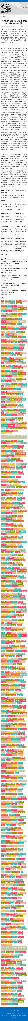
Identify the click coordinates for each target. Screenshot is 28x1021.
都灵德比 (15, 448)
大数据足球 (9, 528)
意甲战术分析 (17, 365)
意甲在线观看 (10, 347)
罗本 (11, 885)
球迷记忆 (20, 822)
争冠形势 (3, 783)
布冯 (10, 412)
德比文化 (14, 781)
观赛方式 (14, 570)
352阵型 (3, 677)
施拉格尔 (16, 596)
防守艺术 (9, 337)
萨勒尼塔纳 (4, 887)
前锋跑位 (13, 562)
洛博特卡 (14, 515)
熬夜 (22, 801)
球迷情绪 (18, 643)
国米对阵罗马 (21, 734)
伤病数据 (3, 934)
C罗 (2, 360)
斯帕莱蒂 (24, 339)
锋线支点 (7, 877)
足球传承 (3, 515)
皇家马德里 (4, 664)
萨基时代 (13, 190)
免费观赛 (18, 911)
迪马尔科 (9, 747)
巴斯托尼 (3, 484)
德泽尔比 (14, 601)
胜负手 (14, 703)
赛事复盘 (3, 612)
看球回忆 (3, 972)
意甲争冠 (14, 510)
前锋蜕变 (3, 396)
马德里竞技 (23, 632)
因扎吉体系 (9, 523)
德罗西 (3, 718)
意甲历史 (11, 360)
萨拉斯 (16, 760)
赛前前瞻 (20, 804)
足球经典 (14, 677)
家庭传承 (19, 856)
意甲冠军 (9, 739)
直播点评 (14, 407)
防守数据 (13, 386)
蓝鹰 (12, 760)
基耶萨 (21, 347)
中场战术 (9, 635)
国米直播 (20, 305)
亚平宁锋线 (18, 562)
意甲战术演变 (10, 731)
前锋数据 (13, 443)
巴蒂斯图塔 (9, 705)
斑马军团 (3, 471)
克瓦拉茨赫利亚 (5, 399)
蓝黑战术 (20, 970)
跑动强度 (20, 778)
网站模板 (14, 1017)
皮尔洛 (23, 373)
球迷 (3, 500)
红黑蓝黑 (3, 835)
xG (22, 872)
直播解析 (14, 794)
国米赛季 (3, 703)
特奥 (3, 363)
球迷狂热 (3, 879)
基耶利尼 (3, 931)
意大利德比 (12, 331)
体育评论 (3, 606)
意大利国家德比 (21, 321)
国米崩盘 (23, 357)
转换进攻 (19, 703)
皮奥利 (17, 190)
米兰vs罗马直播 (19, 879)
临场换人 (13, 911)
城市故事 (11, 697)
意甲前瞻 (13, 420)
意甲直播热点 (22, 760)
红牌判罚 (9, 970)
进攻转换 (3, 713)
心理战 (3, 557)
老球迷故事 (9, 430)
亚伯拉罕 (14, 495)
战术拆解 (14, 383)
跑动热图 (23, 599)
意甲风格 (22, 739)
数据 (14, 643)
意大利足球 (20, 415)
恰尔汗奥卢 (7, 363)
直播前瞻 (22, 344)
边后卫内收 (21, 528)
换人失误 (16, 669)
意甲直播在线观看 (22, 342)
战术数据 (14, 305)
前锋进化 (18, 476)
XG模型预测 (11, 692)
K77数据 (18, 425)
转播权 (23, 911)
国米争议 (3, 978)
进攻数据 (9, 541)
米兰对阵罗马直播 (5, 736)
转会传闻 (24, 635)
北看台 (17, 835)
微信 (15, 1011)
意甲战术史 (14, 316)
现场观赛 (14, 632)
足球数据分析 (4, 716)
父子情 (10, 721)
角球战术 (20, 554)
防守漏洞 (3, 417)
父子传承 (14, 402)
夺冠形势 (16, 344)
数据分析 (9, 404)
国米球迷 (17, 817)
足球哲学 (22, 560)
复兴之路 (10, 479)
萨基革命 (14, 422)
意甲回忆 (18, 975)
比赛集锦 (23, 700)
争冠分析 (20, 440)
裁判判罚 (9, 474)
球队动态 (3, 734)
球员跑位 (20, 809)
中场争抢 (14, 962)
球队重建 (13, 967)
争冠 (3, 656)
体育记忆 (15, 721)
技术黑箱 (9, 890)
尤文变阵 (24, 874)
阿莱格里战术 (19, 469)
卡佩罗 (16, 614)
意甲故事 (21, 846)
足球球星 (20, 954)
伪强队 (3, 838)
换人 (3, 334)
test (2, 708)
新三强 (18, 796)
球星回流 (14, 658)
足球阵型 (20, 404)
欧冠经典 (8, 866)
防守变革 (3, 809)
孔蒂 (6, 412)
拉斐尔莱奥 (4, 614)
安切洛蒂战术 (17, 742)
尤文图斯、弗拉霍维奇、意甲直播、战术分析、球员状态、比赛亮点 (14, 436)
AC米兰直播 (11, 409)
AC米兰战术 (18, 588)
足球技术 (3, 528)
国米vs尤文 (4, 996)
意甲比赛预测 (4, 900)
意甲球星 (3, 518)
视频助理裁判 (21, 890)
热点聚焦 (7, 656)
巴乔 (19, 373)
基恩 (8, 911)
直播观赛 (9, 342)
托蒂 (12, 490)
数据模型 (21, 614)
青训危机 (20, 807)
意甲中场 (20, 515)
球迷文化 (3, 430)
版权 (10, 622)
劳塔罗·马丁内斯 (5, 604)
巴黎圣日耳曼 (21, 812)
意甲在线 (9, 373)
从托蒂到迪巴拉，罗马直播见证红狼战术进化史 (12, 251)
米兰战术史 (11, 716)
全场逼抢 (3, 422)
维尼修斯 (9, 848)
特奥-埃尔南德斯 (5, 687)
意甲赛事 (13, 303)
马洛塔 (8, 991)
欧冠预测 (14, 474)
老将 (18, 666)
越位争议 (14, 376)
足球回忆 (20, 495)
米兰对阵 (9, 677)
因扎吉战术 (9, 565)
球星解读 (14, 755)
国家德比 (14, 339)
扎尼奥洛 (16, 749)
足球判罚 (3, 954)
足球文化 (23, 409)
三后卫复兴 (18, 656)
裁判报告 (14, 861)
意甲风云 (9, 601)
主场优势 (3, 443)
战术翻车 (23, 866)
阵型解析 (3, 627)
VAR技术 (3, 643)
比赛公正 (24, 736)
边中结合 (19, 500)
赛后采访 (18, 682)
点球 (13, 453)
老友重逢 (14, 838)
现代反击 (20, 422)
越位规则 (3, 861)
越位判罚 (14, 939)
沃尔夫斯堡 (10, 596)
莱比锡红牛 (4, 596)
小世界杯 (13, 656)
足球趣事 (14, 970)
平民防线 (3, 898)
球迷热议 (14, 723)
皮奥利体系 (18, 716)
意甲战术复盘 (4, 661)
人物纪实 (22, 926)
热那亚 (12, 700)
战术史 (8, 453)
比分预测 (10, 593)
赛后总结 (14, 311)
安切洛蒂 (3, 456)
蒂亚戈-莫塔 (4, 669)
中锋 (12, 926)
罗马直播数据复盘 (15, 599)
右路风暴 (23, 817)
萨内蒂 (7, 718)
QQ (11, 1011)
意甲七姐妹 (9, 445)
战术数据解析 (12, 461)
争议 (23, 497)
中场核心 (21, 557)
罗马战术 (3, 404)
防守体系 (3, 705)
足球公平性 (15, 1001)
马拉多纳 (18, 443)
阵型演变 (14, 937)
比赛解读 (9, 578)
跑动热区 (3, 567)
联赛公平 (3, 892)
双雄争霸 (14, 500)
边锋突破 (3, 998)
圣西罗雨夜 (13, 869)
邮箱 (18, 1011)
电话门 (3, 448)
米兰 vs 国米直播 (21, 892)
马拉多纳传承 (12, 425)
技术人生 (15, 1004)
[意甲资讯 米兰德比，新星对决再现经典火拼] (7, 232)
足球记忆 (9, 547)
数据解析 (9, 492)
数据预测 (11, 344)
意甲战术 (20, 334)
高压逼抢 (3, 765)
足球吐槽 (11, 334)
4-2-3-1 (19, 942)
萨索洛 (18, 687)
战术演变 (14, 337)
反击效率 (10, 391)
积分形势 (14, 505)
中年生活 (23, 913)
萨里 (3, 386)
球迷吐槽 (18, 612)
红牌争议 (9, 648)
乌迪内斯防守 (19, 916)
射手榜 (3, 791)
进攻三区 (17, 903)
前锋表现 (17, 700)
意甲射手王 (20, 575)
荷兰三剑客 (15, 679)
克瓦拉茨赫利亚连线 (20, 640)
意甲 (3, 300)
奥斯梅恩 (10, 329)
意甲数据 (23, 456)
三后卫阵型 (4, 593)
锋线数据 (12, 604)
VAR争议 (9, 313)
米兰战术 (8, 190)
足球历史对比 (17, 591)
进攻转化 (9, 368)
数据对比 (9, 526)
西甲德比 (3, 635)
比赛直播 (9, 729)
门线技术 (18, 980)
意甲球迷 (9, 682)
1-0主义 (3, 908)
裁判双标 (8, 796)
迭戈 (3, 975)
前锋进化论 (12, 916)
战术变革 (3, 770)
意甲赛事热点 (4, 344)
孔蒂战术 (20, 505)
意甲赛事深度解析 (11, 466)
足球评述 (14, 998)
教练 (23, 331)
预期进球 (14, 804)
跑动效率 (3, 739)
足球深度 (20, 794)
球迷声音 (9, 376)
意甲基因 (20, 752)
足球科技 (21, 921)
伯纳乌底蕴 (4, 744)
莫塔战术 (24, 443)
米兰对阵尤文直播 (16, 541)
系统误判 (3, 939)
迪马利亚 (9, 666)
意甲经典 (20, 450)
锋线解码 (20, 934)
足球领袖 (3, 970)
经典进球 (8, 632)
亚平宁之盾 (9, 606)
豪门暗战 (14, 874)
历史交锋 (10, 1004)
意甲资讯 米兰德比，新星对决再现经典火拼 (11, 238)
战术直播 (19, 544)
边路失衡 (19, 991)
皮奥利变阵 (20, 474)
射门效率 (3, 679)
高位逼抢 (9, 305)
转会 (12, 365)
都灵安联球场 (8, 350)
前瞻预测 (14, 622)
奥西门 (24, 929)
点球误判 (23, 980)
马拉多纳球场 (4, 697)
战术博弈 (3, 536)
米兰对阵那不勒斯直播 (6, 433)
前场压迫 (3, 820)
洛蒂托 (21, 749)
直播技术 (9, 734)
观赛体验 (3, 547)
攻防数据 (7, 386)
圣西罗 (3, 402)
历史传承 (14, 471)
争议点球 (16, 684)
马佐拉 (17, 830)
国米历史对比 (15, 674)
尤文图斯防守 (4, 692)
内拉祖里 (14, 822)
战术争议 (9, 308)
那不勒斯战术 (4, 425)
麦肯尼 (18, 570)
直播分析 (3, 376)
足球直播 (14, 350)
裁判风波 (14, 752)
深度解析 (14, 729)
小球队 (3, 632)
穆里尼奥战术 (19, 692)
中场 (3, 552)
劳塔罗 (14, 355)
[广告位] (14, 16)
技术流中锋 (11, 814)
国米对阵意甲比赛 (5, 378)
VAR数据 (3, 890)
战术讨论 (19, 791)
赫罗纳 (15, 708)
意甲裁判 (24, 541)
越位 (3, 967)
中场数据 (20, 513)
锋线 (24, 708)
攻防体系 (7, 192)
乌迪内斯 (20, 526)
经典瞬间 (20, 601)
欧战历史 (14, 497)
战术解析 (9, 450)
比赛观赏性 (4, 599)
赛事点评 (13, 612)
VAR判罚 (20, 376)
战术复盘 (14, 342)
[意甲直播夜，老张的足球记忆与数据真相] (21, 232)
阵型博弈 (22, 757)
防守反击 (18, 378)
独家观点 (9, 768)
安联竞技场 (4, 1004)
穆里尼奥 (14, 313)
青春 (23, 549)
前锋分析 (20, 547)
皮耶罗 (3, 394)
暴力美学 (3, 554)
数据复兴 (24, 570)
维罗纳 (17, 840)
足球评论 (19, 324)
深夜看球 (14, 321)
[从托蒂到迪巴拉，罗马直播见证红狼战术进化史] (7, 245)
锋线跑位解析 (12, 640)
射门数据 (20, 565)
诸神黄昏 (9, 954)
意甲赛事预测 (11, 588)
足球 (7, 331)
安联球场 (14, 440)
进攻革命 (24, 300)
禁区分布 (14, 368)
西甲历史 (20, 848)
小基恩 (3, 866)
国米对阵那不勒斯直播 (20, 972)
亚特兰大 (23, 329)
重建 (11, 448)
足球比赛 (19, 939)
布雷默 (3, 825)
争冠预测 (3, 570)
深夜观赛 (3, 937)
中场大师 (9, 755)
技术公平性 (20, 937)
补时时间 (15, 846)
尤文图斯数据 (4, 591)
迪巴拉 (19, 313)
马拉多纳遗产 (10, 456)
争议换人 (3, 768)
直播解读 (18, 466)
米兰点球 (3, 988)
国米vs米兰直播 (22, 799)
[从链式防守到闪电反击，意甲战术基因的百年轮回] (21, 207)
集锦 (8, 918)
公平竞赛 (20, 988)
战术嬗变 (3, 658)
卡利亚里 (3, 729)
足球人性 (9, 978)
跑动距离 (9, 539)
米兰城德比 (7, 500)
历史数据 (14, 363)
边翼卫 (15, 565)
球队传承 (11, 591)
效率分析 (14, 942)
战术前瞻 (15, 744)
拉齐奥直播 (8, 752)
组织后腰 (3, 773)
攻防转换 (9, 458)
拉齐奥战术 (9, 521)
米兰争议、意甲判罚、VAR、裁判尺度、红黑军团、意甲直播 (14, 948)
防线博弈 (8, 962)
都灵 (6, 895)
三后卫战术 (17, 651)
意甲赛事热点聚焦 (5, 562)
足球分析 (9, 326)
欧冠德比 (14, 415)
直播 (15, 334)
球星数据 (23, 697)
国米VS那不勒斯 (5, 980)
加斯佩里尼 (12, 687)
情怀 (18, 825)
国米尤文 (22, 502)
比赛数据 (19, 908)
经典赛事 (23, 965)
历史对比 (9, 311)
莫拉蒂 (23, 796)
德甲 (20, 593)
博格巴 (3, 752)
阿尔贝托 (13, 840)
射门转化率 (9, 567)
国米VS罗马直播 (16, 458)
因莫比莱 (24, 425)
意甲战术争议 (17, 389)
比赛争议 (22, 645)
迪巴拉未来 (4, 757)
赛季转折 (20, 887)
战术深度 (3, 450)
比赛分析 (19, 363)
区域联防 (9, 937)
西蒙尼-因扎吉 (21, 770)
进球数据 (14, 583)
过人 (7, 885)
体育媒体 (9, 788)
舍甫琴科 (14, 412)
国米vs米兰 (15, 586)
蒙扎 (24, 363)
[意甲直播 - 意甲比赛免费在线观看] (6, 8)
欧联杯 (3, 952)
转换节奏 (9, 921)
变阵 (8, 700)
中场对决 (3, 648)
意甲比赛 (8, 402)
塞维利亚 (3, 864)
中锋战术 (23, 552)
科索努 (3, 885)
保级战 (23, 726)
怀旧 (3, 412)
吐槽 (3, 926)
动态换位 (18, 877)
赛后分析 (3, 700)
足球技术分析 (13, 718)
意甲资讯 (8, 26)
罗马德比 (3, 544)
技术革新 (23, 952)
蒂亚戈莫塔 (9, 846)
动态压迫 (22, 710)
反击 (19, 993)
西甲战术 (7, 708)
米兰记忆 (14, 934)
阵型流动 (9, 985)
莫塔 (19, 339)
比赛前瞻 (12, 399)
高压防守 (3, 833)
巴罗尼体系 (16, 885)
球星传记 (14, 833)
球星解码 (22, 885)
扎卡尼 (3, 428)
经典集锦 (19, 929)
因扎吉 (12, 482)
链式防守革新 (10, 484)
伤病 (13, 972)
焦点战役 (19, 983)
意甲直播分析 (8, 583)
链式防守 (13, 300)
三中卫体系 (16, 757)
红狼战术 (3, 510)
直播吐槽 (3, 666)
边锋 (3, 671)
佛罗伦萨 (20, 394)
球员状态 (12, 980)
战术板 (3, 497)
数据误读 (15, 391)
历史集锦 (9, 822)
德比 (19, 635)
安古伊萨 (21, 679)
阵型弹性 (15, 528)
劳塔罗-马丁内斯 (5, 916)
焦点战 (6, 552)
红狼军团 (10, 996)
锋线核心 (9, 370)
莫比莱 (14, 544)
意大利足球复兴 (5, 817)
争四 (3, 531)
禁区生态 (14, 762)
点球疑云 (9, 765)
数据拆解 (9, 505)
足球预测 (14, 547)
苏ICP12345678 (20, 1015)
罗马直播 (15, 479)
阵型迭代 (3, 993)
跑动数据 (3, 339)
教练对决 (18, 386)
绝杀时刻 (20, 851)
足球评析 (3, 827)
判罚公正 (17, 952)
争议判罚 (19, 355)
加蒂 (14, 747)
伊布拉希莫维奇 (5, 775)
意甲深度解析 (10, 502)
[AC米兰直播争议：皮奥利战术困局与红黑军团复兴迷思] (21, 220)
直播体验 (7, 469)
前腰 (9, 965)
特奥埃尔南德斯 (5, 882)
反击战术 (21, 918)
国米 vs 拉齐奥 (22, 853)
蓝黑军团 (13, 378)
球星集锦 (14, 450)
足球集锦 (7, 490)
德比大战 (3, 801)
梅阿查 (23, 378)
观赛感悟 (21, 786)
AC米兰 (8, 318)
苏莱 (8, 903)
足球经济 (3, 913)
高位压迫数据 (17, 484)
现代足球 (3, 316)
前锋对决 (18, 463)
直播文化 (9, 809)
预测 (19, 729)
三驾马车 (9, 679)
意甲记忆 (13, 531)
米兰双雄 (24, 428)
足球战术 (9, 321)
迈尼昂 (3, 796)
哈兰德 (7, 365)
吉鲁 (9, 599)
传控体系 (9, 998)
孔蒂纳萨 (14, 625)
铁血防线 (9, 931)
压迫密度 (9, 778)
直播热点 (16, 731)
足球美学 (3, 318)
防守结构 (24, 463)
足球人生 (9, 799)
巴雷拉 (8, 381)
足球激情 (12, 952)
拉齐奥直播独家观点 (16, 428)
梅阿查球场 (8, 838)
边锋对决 (3, 586)
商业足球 (3, 788)
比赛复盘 (9, 339)
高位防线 (20, 417)
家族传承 (21, 1001)
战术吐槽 (3, 342)
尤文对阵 (20, 368)
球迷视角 (3, 458)
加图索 (20, 708)
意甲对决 (3, 653)
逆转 (3, 622)
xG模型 (8, 770)
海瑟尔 (18, 497)
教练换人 (3, 794)
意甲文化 (15, 593)
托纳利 (22, 687)
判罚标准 (3, 534)
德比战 (8, 407)
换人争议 (24, 487)
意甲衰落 (14, 825)
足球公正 (7, 975)
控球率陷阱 (4, 391)
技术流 (24, 383)
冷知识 (14, 666)
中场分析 (13, 580)
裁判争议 (18, 331)
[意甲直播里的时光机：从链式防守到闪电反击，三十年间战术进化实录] (21, 245)
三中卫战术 (14, 770)
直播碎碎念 (13, 856)
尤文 (14, 682)
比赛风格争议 (15, 739)
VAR (14, 326)
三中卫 (17, 482)
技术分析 (9, 471)
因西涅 (8, 908)
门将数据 (3, 539)
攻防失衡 (8, 651)
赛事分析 (21, 744)
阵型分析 (11, 661)
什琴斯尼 (22, 684)
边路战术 (9, 513)
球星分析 (14, 373)
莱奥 (3, 350)
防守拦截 (3, 368)
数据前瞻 (16, 560)
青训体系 (23, 573)
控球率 (3, 365)
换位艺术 (9, 820)
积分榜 (6, 360)
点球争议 (12, 690)
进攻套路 (3, 466)
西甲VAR (11, 742)
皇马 (18, 632)
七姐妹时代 (18, 303)
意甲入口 (3, 731)
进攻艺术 (3, 957)
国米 (8, 352)
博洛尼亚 (9, 794)
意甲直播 (22, 190)
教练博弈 (3, 502)
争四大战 (18, 726)
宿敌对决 (13, 736)
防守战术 (23, 835)
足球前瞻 (23, 567)
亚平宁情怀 (15, 799)
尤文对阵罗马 (19, 967)
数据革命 (12, 671)
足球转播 (9, 723)
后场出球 (14, 370)
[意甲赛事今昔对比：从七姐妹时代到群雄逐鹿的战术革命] (7, 207)
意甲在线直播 (15, 978)
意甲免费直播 (16, 329)
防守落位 (17, 965)
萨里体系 (15, 521)
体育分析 (24, 877)
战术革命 (14, 954)
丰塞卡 (14, 518)
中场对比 (14, 575)
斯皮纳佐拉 (22, 671)
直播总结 (3, 580)
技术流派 (15, 996)
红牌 (19, 510)
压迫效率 (7, 926)
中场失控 (20, 762)
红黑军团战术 (19, 900)
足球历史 (3, 415)
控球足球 (3, 560)
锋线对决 (15, 606)
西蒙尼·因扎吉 (5, 645)
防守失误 (14, 864)
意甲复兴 (15, 445)
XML (25, 1015)
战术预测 (9, 643)
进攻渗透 (13, 908)
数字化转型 (4, 355)
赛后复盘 (13, 726)
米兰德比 (3, 324)
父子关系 (3, 526)
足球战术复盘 (4, 609)
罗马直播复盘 (10, 389)
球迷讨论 (3, 389)
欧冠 (7, 508)
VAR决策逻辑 (19, 461)
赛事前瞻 (9, 324)
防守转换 (20, 370)
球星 (22, 360)
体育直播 (24, 591)
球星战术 (20, 396)
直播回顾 (21, 924)
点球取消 (3, 983)
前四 (8, 773)
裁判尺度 (14, 396)
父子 (3, 895)
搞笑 (6, 749)
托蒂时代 (20, 755)
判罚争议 (9, 833)
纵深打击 (23, 959)
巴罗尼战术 (16, 710)
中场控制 (3, 373)
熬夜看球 (20, 583)
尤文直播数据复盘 (16, 713)
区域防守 (3, 929)
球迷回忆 (14, 791)
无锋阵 (19, 383)
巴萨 (11, 708)
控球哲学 (3, 578)
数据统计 (22, 731)
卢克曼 (3, 331)
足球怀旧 (20, 788)
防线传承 (13, 959)
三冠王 (3, 508)
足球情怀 (14, 630)
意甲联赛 (20, 308)
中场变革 (23, 840)
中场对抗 (9, 554)
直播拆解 (14, 404)
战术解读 (17, 645)
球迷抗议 (14, 993)
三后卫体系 (4, 487)
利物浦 (8, 627)
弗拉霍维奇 (4, 329)
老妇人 (11, 557)
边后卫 (14, 929)
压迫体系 (22, 482)
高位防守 (20, 677)
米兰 (3, 469)
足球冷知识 (9, 653)
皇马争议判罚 (4, 742)
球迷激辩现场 (4, 463)
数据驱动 (3, 1001)
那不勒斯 (24, 326)
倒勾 (19, 648)
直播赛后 (16, 918)
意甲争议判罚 (4, 461)
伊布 (19, 412)
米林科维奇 (4, 625)
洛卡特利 (9, 575)
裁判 (16, 453)
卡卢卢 (23, 682)
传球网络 (3, 601)
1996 (13, 866)
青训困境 (12, 817)
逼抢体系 (3, 846)
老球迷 (8, 570)
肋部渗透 (24, 651)
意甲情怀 (3, 565)
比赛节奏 (3, 812)
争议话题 (8, 497)
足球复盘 (14, 619)
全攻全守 (14, 536)
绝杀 (18, 573)
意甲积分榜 (21, 653)
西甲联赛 (10, 664)
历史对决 (3, 575)
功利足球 (18, 814)
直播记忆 (9, 859)
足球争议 (23, 604)
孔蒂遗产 (14, 549)
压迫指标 (9, 630)
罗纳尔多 (14, 848)
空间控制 (3, 843)
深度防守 (9, 843)
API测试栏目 (4, 409)
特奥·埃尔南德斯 (10, 879)
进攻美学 (21, 905)
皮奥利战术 (17, 456)
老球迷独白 (16, 957)
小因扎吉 (3, 308)
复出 (25, 422)
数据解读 (3, 370)
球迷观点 (3, 383)
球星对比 (3, 352)
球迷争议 (3, 874)
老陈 (19, 549)
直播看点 (9, 383)
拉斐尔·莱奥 (22, 669)
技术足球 (3, 942)
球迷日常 (3, 848)
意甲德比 (21, 586)
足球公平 (9, 993)
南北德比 (3, 453)
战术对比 (3, 381)
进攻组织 (24, 658)
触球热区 (23, 775)
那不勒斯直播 (22, 453)
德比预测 (3, 505)
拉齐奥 (14, 324)
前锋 (19, 658)
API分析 (3, 918)
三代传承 (9, 898)
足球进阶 (3, 872)
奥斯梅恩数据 (17, 638)
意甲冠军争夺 (4, 721)
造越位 (11, 508)
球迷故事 (19, 318)
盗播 (6, 622)
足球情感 (15, 430)
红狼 (8, 580)
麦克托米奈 (17, 697)
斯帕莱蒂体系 (4, 640)
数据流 (8, 316)
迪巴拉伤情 (17, 690)
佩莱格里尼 (21, 721)
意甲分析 (20, 350)
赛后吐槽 (3, 747)
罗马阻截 (14, 988)
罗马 (25, 308)
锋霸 (15, 812)
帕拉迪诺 (9, 396)
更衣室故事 (10, 684)
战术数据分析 (21, 627)
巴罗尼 (9, 887)
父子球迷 (7, 531)
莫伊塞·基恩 (14, 394)
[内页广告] (14, 255)
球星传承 (14, 887)
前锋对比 (3, 682)
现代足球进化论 (11, 487)
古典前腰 (22, 859)
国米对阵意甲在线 (5, 959)
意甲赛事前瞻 (14, 924)
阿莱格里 (18, 326)
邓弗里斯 (3, 723)
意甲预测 (14, 492)
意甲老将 (10, 786)
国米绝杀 (3, 726)
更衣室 (7, 420)
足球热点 (20, 931)
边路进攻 (24, 365)
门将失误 (9, 851)
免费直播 (9, 534)
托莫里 (12, 903)
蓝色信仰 (9, 515)
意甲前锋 (11, 645)
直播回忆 (24, 975)
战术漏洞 (9, 942)
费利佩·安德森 (17, 567)
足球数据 (20, 311)
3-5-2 (14, 872)
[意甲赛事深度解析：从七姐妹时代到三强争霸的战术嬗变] (7, 220)
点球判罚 (14, 851)
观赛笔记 (20, 630)
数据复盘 (3, 347)
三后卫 (14, 578)
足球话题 (10, 744)
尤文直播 (24, 412)
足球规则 (9, 619)
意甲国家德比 (17, 609)
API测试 (20, 316)
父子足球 (13, 975)
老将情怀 (3, 804)
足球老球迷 (4, 588)
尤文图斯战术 (14, 905)
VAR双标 (9, 874)
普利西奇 (3, 407)
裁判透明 (14, 890)
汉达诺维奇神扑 (21, 723)
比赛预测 (16, 347)
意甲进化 (14, 778)
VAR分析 (19, 381)
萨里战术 (20, 622)
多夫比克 (3, 851)
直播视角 (14, 796)
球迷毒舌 (15, 853)
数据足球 (14, 381)
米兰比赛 (18, 487)
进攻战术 (14, 734)
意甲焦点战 (20, 619)
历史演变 (14, 526)
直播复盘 (3, 326)
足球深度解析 (10, 812)
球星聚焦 (16, 502)
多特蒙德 (3, 476)
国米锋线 (3, 762)
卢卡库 (3, 420)
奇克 (8, 443)
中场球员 (24, 612)
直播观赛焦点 (12, 463)
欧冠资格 (13, 476)
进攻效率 (14, 308)
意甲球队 (16, 661)
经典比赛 (16, 490)
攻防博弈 (24, 716)
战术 (6, 334)
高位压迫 (18, 300)
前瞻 (19, 998)
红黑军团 (13, 469)
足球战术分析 (19, 420)
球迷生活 (3, 573)
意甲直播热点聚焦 (11, 835)
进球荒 (17, 531)
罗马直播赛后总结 (12, 895)
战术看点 (9, 929)
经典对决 (19, 402)
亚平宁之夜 (9, 957)
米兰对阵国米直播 (22, 781)
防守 (15, 664)
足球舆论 (9, 892)
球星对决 (17, 357)
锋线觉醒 (3, 695)
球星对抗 (14, 991)
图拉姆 (3, 651)
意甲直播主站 (10, 560)
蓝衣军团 (10, 757)
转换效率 (3, 778)
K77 (25, 822)
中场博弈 (24, 609)
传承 (3, 869)
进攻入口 (17, 775)
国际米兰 (14, 318)
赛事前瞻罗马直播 (11, 783)
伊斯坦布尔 (4, 684)
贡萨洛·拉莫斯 (5, 814)
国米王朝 (9, 549)
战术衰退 (14, 807)
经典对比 (9, 586)
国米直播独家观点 (5, 482)
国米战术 (3, 541)
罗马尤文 (14, 809)
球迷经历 (17, 409)
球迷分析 (9, 703)
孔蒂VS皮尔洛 (20, 407)
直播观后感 (10, 614)
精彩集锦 (3, 321)
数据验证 (13, 877)
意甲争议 (24, 386)
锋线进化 (3, 523)
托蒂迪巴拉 (4, 786)
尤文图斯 (3, 313)
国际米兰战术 (22, 606)
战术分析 (7, 300)
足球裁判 (23, 531)
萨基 (3, 303)
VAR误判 (9, 988)
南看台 (23, 783)
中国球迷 (9, 804)
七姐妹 (24, 313)
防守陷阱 (12, 775)
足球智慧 (15, 786)
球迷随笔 (9, 864)
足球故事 (9, 510)
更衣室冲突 (4, 853)
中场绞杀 (16, 508)
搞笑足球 (19, 664)
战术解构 (3, 755)
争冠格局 (18, 604)
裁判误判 (9, 544)
